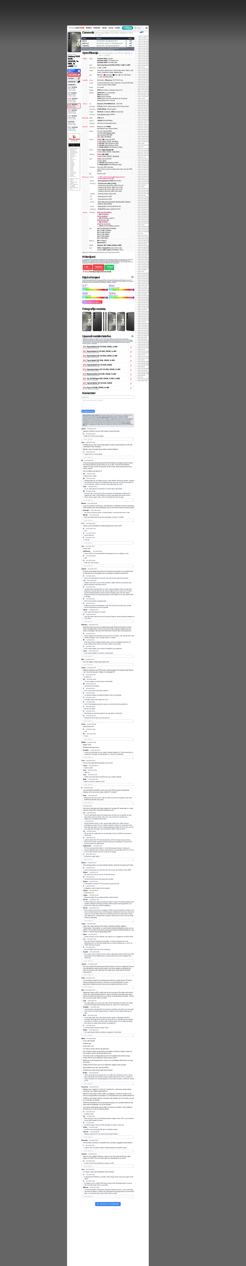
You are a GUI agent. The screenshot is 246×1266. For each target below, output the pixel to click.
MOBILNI (88, 28)
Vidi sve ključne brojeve (91, 302)
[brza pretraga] (135, 28)
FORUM (117, 28)
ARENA (104, 28)
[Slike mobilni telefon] (86, 321)
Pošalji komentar (88, 411)
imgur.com (92, 424)
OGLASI (110, 28)
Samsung (72, 54)
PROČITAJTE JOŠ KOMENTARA (109, 1204)
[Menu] (146, 28)
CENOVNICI (96, 28)
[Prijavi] (126, 41)
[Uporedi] (131, 347)
